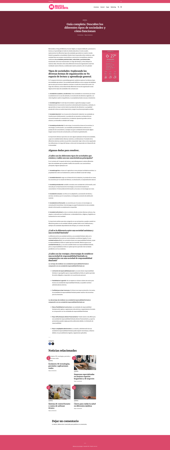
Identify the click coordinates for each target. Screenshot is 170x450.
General (102, 7)
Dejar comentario (89, 35)
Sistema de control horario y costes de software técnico (59, 406)
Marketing (113, 7)
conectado (67, 424)
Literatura (96, 7)
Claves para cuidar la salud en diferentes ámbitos (85, 405)
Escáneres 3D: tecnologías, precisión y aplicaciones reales (59, 366)
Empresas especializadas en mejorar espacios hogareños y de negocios (84, 376)
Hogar (107, 7)
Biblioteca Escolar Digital (78, 446)
